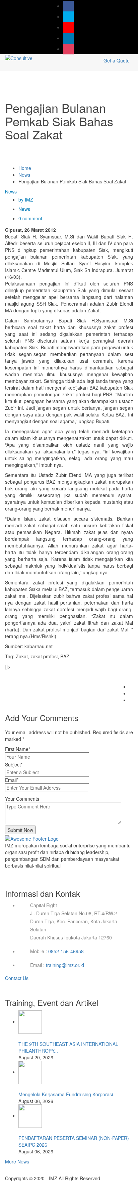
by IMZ (25, 199)
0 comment (30, 218)
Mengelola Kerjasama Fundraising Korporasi (65, 1094)
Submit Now (20, 830)
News (24, 174)
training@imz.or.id (65, 965)
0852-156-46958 (66, 951)
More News (17, 1161)
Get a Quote (117, 60)
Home (24, 168)
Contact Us (17, 978)
